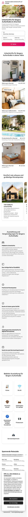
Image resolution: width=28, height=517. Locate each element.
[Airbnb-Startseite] (3, 2)
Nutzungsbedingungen (17, 512)
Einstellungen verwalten (13, 507)
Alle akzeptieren (13, 499)
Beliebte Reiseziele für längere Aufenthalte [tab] (12, 454)
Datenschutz (7, 512)
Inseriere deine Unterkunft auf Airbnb (13, 2)
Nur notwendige (13, 503)
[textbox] (7, 39)
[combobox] (13, 34)
